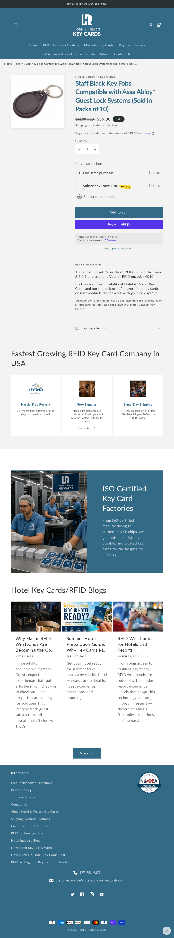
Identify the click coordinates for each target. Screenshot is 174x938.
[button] (16, 25)
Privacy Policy (21, 790)
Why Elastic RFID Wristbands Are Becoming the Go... (35, 644)
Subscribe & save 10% (106, 186)
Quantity (81, 141)
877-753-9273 (90, 872)
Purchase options (88, 163)
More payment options (119, 248)
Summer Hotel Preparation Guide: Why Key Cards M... (87, 644)
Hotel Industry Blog (25, 840)
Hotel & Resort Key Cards (92, 929)
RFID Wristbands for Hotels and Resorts (135, 644)
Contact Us (84, 428)
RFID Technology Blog (27, 833)
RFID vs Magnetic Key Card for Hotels (39, 862)
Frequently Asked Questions (31, 783)
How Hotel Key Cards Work (31, 847)
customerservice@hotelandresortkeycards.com (90, 880)
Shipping (81, 125)
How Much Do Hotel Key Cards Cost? (39, 855)
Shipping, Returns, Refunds (30, 819)
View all (87, 753)
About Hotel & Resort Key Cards (35, 811)
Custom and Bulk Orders (29, 826)
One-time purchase (98, 173)
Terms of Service (23, 797)
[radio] (79, 173)
